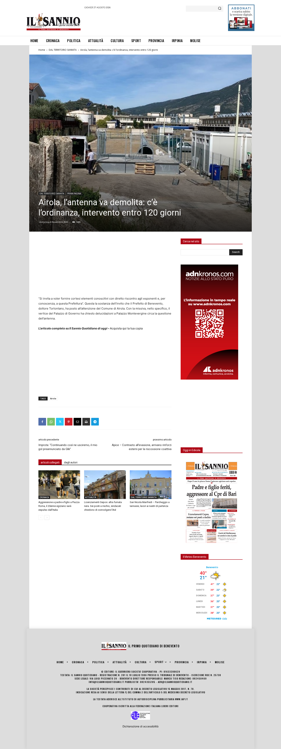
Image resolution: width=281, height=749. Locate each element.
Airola (53, 398)
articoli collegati (50, 462)
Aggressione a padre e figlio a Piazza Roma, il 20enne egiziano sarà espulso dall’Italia (59, 506)
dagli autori (70, 462)
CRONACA (44, 497)
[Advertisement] (154, 21)
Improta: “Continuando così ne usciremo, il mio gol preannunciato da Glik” (67, 447)
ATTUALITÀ (90, 497)
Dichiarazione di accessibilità (140, 726)
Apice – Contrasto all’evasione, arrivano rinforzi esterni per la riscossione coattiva (141, 447)
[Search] (219, 9)
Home (41, 49)
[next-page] (47, 517)
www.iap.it (181, 699)
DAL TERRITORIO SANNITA (63, 49)
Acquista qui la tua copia (126, 328)
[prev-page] (40, 517)
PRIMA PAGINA (74, 193)
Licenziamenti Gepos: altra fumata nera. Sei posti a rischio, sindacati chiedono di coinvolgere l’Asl (103, 506)
